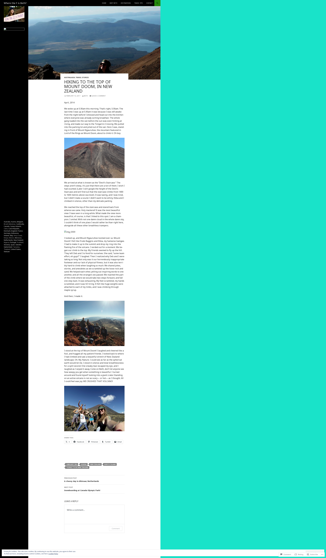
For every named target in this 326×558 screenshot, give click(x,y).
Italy (11, 235)
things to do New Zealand (77, 467)
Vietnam (7, 251)
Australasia (69, 77)
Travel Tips (138, 3)
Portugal (13, 242)
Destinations (126, 3)
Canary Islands (15, 226)
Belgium (20, 222)
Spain (13, 245)
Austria (13, 222)
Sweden (18, 245)
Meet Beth (113, 3)
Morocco (18, 238)
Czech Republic (13, 229)
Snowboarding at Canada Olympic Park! (82, 489)
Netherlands (8, 240)
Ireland (6, 235)
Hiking (84, 464)
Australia (7, 222)
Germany (7, 233)
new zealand (95, 464)
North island (110, 464)
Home (104, 3)
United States (16, 249)
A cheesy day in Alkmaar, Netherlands (81, 479)
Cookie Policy (53, 554)
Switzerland (8, 247)
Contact (149, 3)
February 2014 (71, 464)
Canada (6, 226)
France (20, 231)
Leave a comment (99, 96)
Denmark (7, 231)
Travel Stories (82, 77)
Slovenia (7, 245)
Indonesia (15, 233)
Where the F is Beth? (15, 3)
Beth (86, 96)
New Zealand (18, 240)
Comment (116, 528)
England (14, 231)
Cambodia (20, 224)
